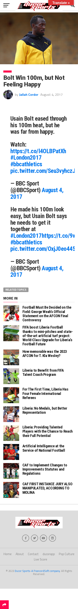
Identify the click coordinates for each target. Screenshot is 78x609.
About (20, 554)
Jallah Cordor (28, 94)
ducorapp (49, 554)
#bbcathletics (26, 164)
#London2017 (26, 157)
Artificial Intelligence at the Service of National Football (43, 448)
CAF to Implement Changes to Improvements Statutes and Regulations (44, 469)
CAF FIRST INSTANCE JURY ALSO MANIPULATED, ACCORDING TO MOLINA (47, 488)
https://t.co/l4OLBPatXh (38, 151)
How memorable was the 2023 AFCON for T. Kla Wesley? (44, 353)
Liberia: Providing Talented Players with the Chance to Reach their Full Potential (47, 431)
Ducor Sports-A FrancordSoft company (37, 571)
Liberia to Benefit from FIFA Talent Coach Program (43, 372)
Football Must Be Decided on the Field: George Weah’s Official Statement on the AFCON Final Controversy (46, 313)
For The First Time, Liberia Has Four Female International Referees (45, 393)
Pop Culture (66, 554)
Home (8, 554)
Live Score (40, 559)
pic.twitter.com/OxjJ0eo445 (43, 248)
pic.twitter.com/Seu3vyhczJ (42, 170)
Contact (33, 554)
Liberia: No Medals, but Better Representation (44, 410)
